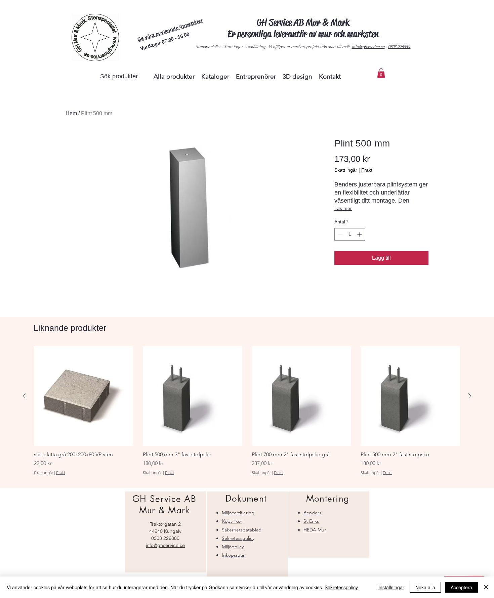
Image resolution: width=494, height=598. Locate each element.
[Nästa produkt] (470, 396)
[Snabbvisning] (83, 396)
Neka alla (425, 587)
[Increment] (360, 234)
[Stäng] (486, 587)
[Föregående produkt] (24, 396)
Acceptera (461, 587)
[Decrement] (339, 234)
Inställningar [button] (391, 587)
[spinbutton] (350, 234)
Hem (71, 113)
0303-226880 (399, 46)
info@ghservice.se (368, 46)
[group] (247, 414)
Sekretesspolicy (341, 587)
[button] (170, 29)
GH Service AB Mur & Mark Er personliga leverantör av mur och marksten (303, 28)
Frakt (366, 170)
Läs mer (343, 208)
